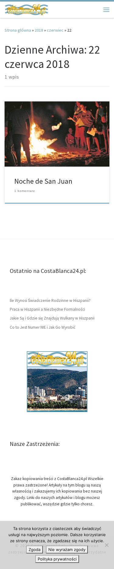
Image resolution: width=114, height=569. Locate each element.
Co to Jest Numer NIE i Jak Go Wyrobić (42, 327)
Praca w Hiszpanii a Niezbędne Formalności (47, 309)
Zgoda (34, 549)
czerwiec (55, 30)
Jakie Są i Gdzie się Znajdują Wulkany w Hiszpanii (52, 318)
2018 (39, 30)
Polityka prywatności (57, 559)
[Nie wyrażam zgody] (106, 545)
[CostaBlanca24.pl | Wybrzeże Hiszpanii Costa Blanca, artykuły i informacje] (26, 9)
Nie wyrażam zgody (66, 549)
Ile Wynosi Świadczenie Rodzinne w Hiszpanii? (50, 300)
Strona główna (18, 30)
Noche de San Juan (43, 181)
